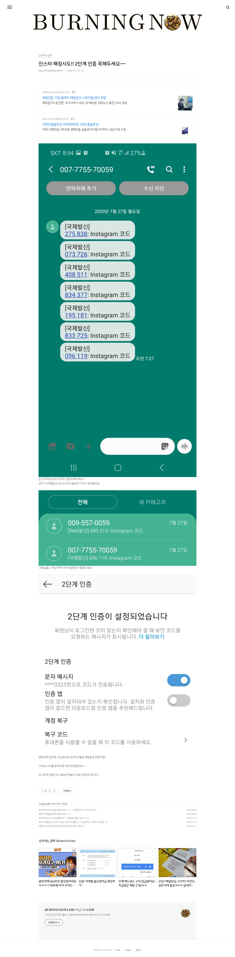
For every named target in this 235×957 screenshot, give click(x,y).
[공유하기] (50, 791)
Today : (128, 950)
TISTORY (108, 950)
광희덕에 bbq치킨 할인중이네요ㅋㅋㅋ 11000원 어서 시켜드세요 (66, 810)
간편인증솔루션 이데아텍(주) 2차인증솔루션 (70, 124)
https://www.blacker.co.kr (56, 92)
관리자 (138, 950)
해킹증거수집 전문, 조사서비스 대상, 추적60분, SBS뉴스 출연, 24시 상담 (84, 103)
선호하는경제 (44, 804)
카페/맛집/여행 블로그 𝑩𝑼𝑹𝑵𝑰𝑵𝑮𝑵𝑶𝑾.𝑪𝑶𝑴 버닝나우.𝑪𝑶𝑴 (77, 914)
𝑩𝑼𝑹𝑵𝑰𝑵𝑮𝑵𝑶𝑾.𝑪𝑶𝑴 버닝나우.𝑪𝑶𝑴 (69, 910)
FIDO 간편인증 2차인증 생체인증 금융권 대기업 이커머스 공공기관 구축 (84, 129)
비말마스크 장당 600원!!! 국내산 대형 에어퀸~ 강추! (60, 826)
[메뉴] (9, 7)
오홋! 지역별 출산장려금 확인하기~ (53, 814)
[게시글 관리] (54, 791)
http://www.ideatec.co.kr (55, 118)
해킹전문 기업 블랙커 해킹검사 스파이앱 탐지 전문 (74, 98)
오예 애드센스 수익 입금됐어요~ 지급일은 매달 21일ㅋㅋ (62, 818)
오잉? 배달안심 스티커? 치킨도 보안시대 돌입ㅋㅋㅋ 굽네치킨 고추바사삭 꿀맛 (71, 822)
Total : (119, 950)
